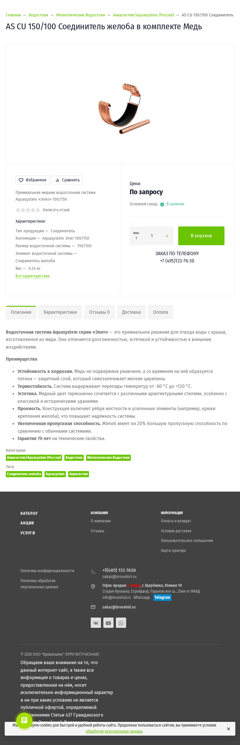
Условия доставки (176, 531)
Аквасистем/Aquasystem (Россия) (34, 457)
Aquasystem (55, 474)
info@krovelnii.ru (116, 597)
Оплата (160, 312)
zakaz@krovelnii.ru (119, 576)
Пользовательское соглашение (187, 540)
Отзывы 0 (99, 312)
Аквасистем (78, 474)
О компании (101, 521)
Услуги (27, 533)
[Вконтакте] (96, 623)
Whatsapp (141, 597)
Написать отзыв (56, 209)
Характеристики (60, 312)
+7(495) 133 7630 (119, 570)
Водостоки (74, 457)
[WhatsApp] (121, 623)
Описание (21, 312)
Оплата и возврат (176, 521)
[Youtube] (108, 623)
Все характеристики (32, 276)
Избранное (36, 180)
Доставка (131, 312)
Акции (27, 523)
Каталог (29, 513)
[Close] (228, 729)
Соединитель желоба (24, 474)
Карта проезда (173, 550)
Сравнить (71, 180)
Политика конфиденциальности (47, 570)
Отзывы (97, 531)
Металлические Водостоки (108, 457)
